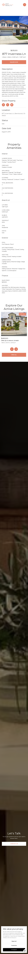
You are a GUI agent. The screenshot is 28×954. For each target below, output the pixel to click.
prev (12, 349)
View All (14, 354)
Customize (14, 945)
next (16, 349)
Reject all (14, 941)
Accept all (14, 949)
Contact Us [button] (14, 844)
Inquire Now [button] (14, 62)
